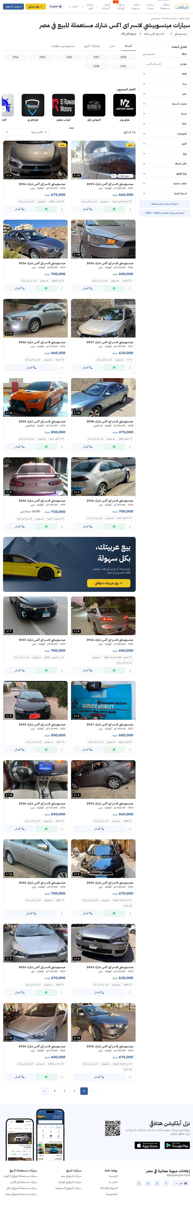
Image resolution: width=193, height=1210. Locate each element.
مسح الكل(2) (129, 34)
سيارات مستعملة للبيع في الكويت (20, 1176)
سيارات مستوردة (135, 6)
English (54, 6)
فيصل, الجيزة (124, 741)
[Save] (76, 145)
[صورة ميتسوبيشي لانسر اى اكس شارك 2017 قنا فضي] (103, 318)
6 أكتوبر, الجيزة (55, 438)
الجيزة (59, 741)
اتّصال (85, 209)
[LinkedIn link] (148, 1183)
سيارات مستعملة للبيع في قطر (22, 1188)
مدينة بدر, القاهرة (54, 1063)
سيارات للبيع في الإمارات (69, 1182)
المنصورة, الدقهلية (54, 518)
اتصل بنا (113, 1182)
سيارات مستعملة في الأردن (23, 1182)
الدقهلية (126, 280)
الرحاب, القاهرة (55, 201)
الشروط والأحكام (108, 1188)
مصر (181, 1183)
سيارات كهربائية (119, 6)
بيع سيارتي (33, 6)
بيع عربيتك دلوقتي (107, 583)
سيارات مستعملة (165, 6)
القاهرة (126, 820)
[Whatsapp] (114, 209)
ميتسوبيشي (104, 201)
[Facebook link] (166, 1183)
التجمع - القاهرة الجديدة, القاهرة (116, 657)
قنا (128, 359)
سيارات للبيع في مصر (71, 1176)
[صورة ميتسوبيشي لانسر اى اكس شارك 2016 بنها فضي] (35, 239)
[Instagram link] (139, 1183)
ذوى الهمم (128, 905)
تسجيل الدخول (13, 6)
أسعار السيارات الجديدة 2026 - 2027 (165, 213)
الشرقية (58, 359)
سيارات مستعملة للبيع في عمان (21, 1194)
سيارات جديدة (150, 6)
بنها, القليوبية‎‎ (56, 280)
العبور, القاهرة (124, 438)
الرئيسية (113, 1176)
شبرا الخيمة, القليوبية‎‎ (121, 900)
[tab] (128, 46)
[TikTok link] (157, 1183)
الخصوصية (111, 1194)
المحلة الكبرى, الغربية (120, 201)
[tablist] (69, 46)
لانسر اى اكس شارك (89, 201)
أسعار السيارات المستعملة (164, 204)
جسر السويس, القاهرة (53, 657)
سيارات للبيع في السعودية (69, 1188)
